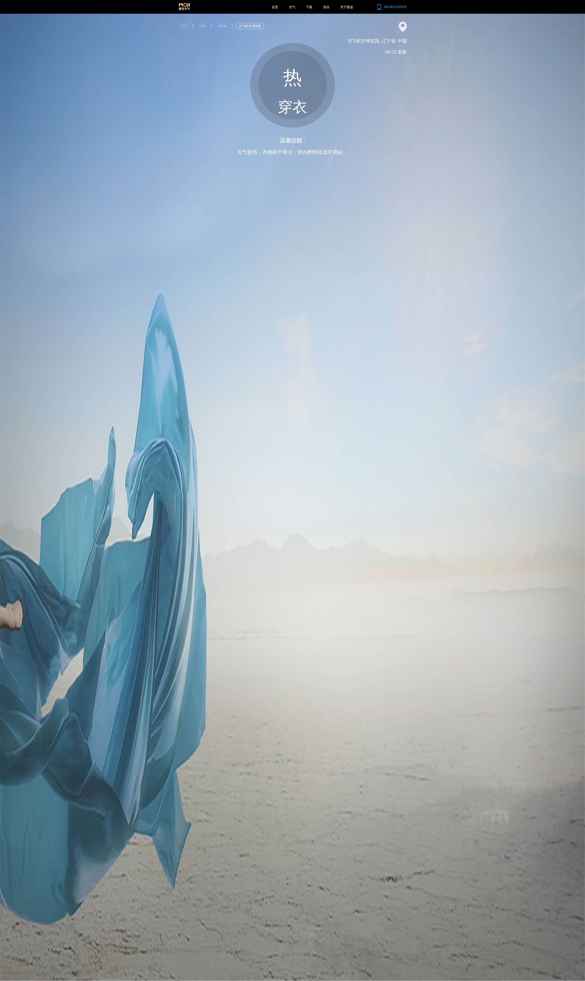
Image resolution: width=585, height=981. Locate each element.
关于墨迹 (346, 7)
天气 (292, 7)
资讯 (326, 7)
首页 (275, 7)
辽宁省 (222, 26)
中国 (202, 26)
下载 (309, 7)
